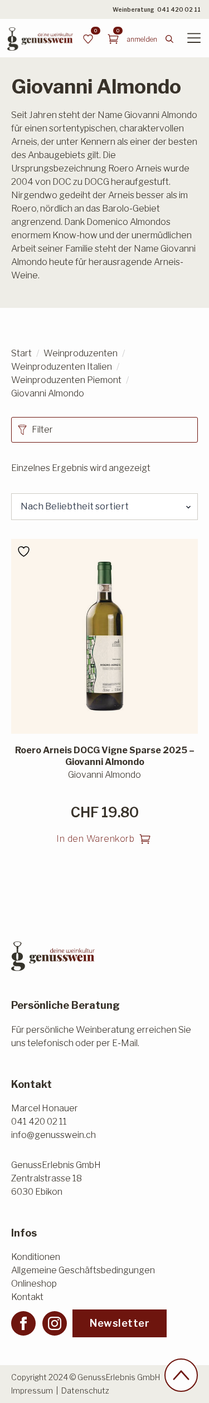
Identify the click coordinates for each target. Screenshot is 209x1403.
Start (21, 353)
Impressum (32, 1390)
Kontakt (27, 1297)
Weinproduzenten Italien (61, 366)
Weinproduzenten (80, 353)
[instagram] (54, 1323)
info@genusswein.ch (53, 1135)
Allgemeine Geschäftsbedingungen (83, 1270)
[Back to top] (181, 1375)
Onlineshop (34, 1283)
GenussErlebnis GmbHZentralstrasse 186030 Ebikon (56, 1178)
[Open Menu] (194, 39)
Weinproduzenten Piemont (66, 380)
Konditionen (35, 1257)
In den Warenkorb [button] (95, 838)
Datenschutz (85, 1390)
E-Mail (125, 1043)
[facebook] (23, 1323)
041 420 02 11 (179, 9)
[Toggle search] (169, 39)
